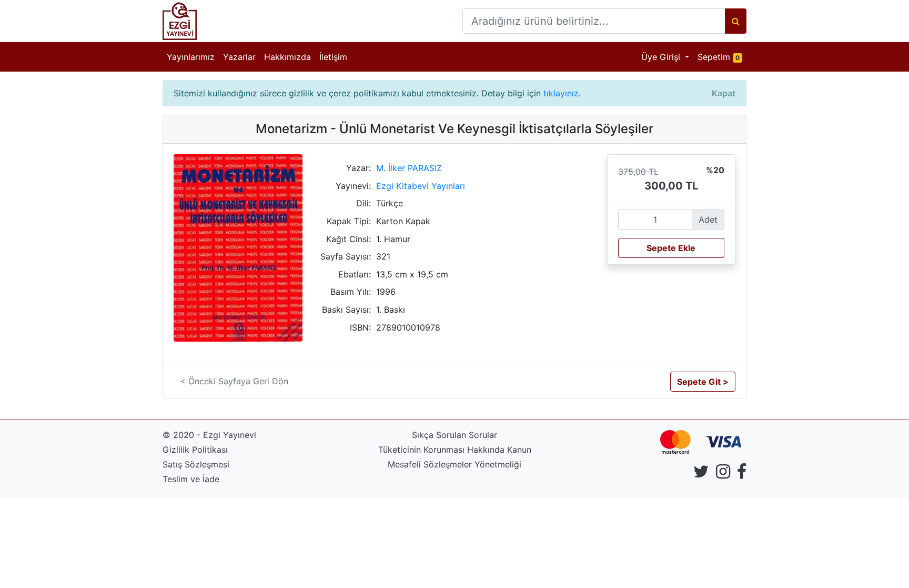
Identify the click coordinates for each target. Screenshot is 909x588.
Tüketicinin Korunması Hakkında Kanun (454, 449)
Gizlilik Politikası (195, 449)
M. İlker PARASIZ (409, 168)
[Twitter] (701, 474)
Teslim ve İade (191, 479)
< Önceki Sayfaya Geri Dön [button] (234, 381)
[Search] (735, 21)
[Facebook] (741, 474)
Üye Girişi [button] (662, 57)
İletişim (333, 57)
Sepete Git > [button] (703, 381)
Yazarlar (239, 57)
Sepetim (722, 56)
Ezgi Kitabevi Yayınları (420, 186)
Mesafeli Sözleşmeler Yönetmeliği (454, 464)
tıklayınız (561, 93)
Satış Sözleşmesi (196, 464)
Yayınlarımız (191, 57)
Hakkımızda (287, 57)
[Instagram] (723, 474)
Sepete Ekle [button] (671, 248)
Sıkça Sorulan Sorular (454, 435)
